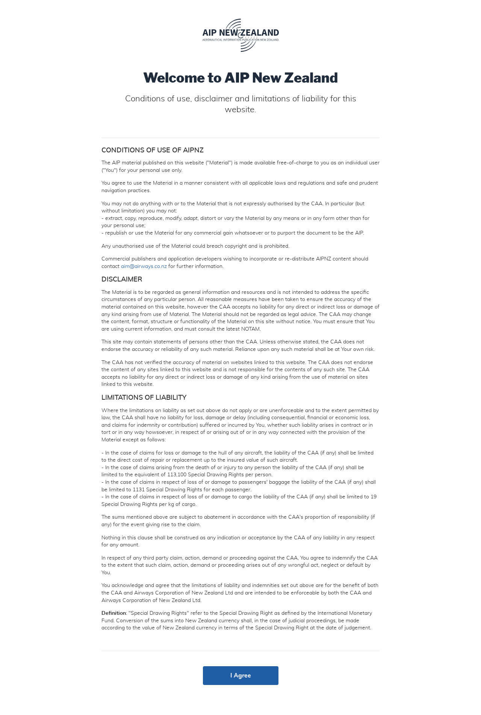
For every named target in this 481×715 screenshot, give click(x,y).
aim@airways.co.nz (144, 266)
